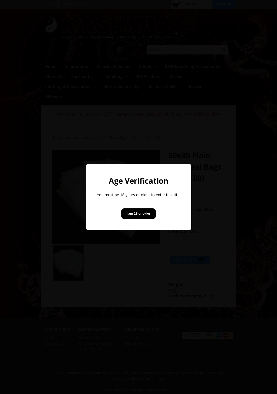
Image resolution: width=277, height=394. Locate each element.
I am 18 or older (138, 213)
